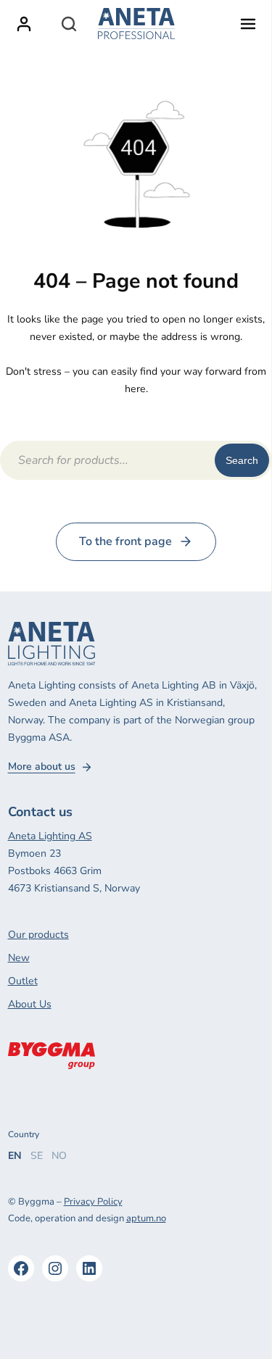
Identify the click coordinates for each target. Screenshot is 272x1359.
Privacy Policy (93, 1201)
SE (36, 1156)
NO (59, 1156)
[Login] (24, 24)
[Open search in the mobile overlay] (69, 24)
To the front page (125, 541)
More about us (41, 766)
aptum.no (146, 1218)
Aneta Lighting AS (50, 836)
